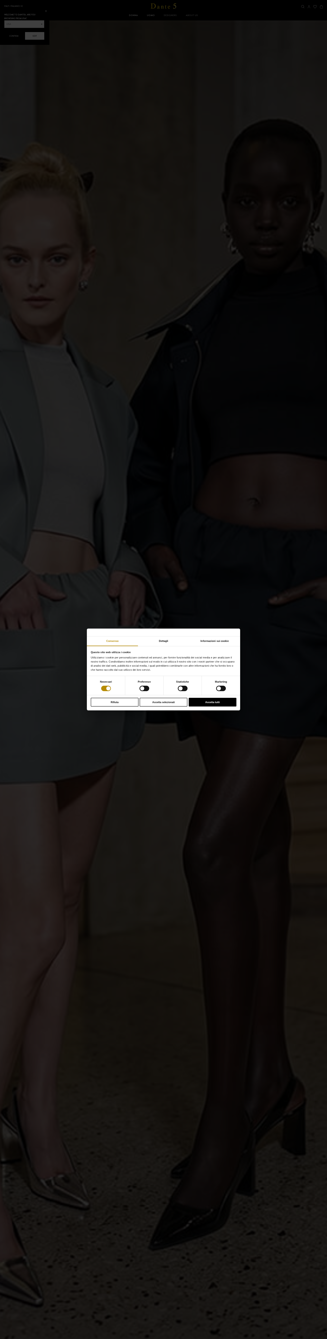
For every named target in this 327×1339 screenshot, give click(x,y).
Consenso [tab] (112, 640)
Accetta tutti (212, 702)
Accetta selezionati (163, 702)
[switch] (144, 688)
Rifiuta (115, 702)
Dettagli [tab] (163, 640)
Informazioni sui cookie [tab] (214, 640)
